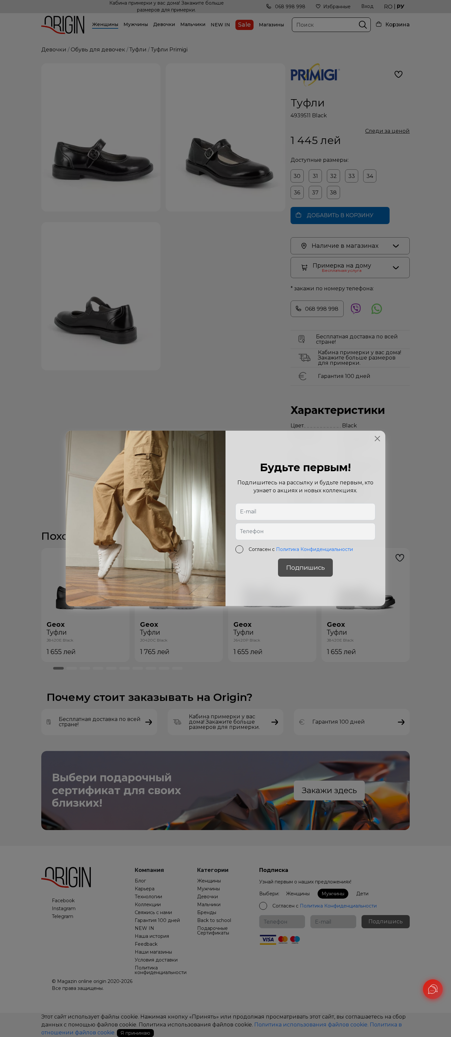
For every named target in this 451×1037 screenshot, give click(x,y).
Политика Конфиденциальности (314, 550)
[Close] (377, 438)
